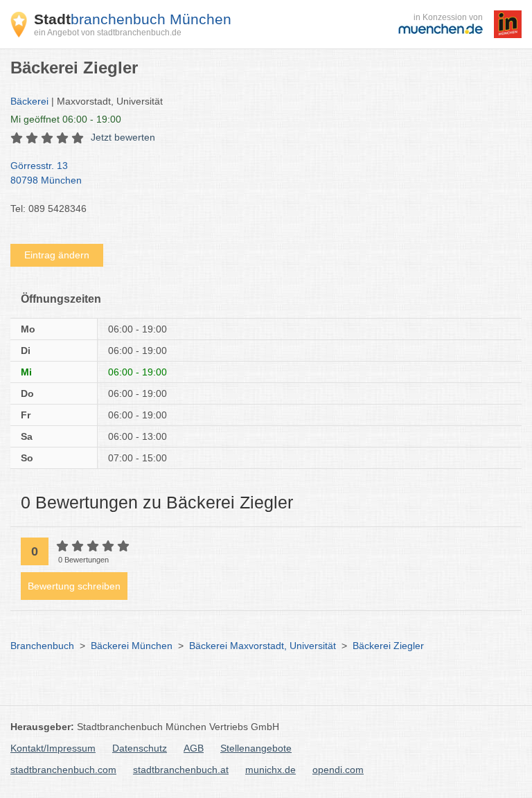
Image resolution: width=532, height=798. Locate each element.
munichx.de (270, 769)
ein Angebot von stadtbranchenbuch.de (107, 32)
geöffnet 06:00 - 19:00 (65, 119)
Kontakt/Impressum (53, 748)
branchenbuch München (132, 19)
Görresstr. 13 (46, 173)
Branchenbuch (42, 645)
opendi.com (338, 769)
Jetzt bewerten (123, 137)
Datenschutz (139, 748)
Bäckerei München (131, 645)
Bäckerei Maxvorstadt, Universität (262, 645)
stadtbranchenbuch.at (181, 769)
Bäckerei (29, 101)
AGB (194, 748)
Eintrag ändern (56, 254)
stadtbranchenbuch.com (63, 769)
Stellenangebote (256, 748)
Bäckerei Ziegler (388, 645)
